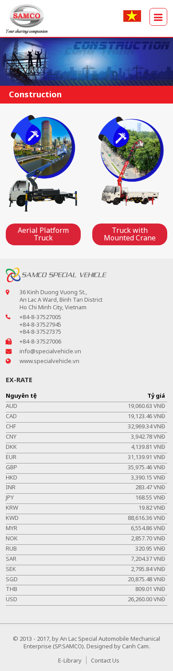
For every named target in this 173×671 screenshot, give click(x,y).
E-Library (70, 660)
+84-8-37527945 (40, 324)
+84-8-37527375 (40, 332)
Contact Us (105, 660)
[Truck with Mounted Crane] (129, 163)
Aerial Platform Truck (43, 234)
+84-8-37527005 (40, 317)
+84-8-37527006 (40, 341)
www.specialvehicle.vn (49, 361)
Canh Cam (135, 646)
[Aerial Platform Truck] (43, 163)
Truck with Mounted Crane (130, 234)
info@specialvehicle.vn (50, 351)
